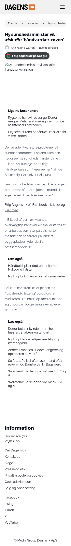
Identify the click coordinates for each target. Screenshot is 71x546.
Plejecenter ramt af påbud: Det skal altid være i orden (37, 134)
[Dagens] (29, 7)
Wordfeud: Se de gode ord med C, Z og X (37, 373)
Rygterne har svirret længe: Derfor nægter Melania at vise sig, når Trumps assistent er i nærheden (36, 121)
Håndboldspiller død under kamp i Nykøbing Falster (33, 267)
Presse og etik (15, 469)
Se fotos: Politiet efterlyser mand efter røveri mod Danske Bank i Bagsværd (35, 362)
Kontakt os (12, 456)
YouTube (11, 522)
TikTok (9, 510)
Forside (12, 23)
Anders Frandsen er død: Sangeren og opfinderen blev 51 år (35, 351)
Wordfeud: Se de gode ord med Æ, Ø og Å (35, 384)
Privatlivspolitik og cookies (24, 475)
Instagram (12, 504)
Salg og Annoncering (20, 488)
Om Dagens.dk (15, 450)
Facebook (12, 497)
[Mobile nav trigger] (62, 7)
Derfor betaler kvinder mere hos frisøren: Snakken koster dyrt (31, 330)
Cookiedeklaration (18, 482)
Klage (9, 463)
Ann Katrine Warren (23, 47)
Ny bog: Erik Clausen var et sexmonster (36, 276)
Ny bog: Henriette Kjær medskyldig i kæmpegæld (34, 341)
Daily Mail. (44, 175)
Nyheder (32, 23)
